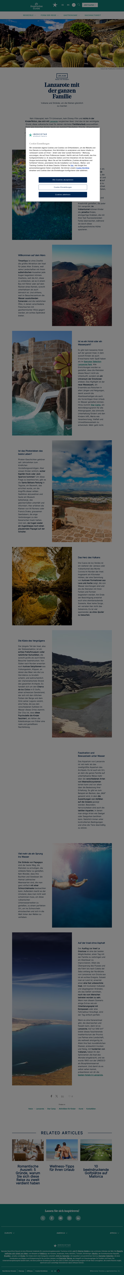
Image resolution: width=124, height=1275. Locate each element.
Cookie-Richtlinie (82, 168)
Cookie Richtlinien (41, 1271)
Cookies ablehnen (62, 194)
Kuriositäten (91, 1109)
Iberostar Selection (106, 1256)
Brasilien (7, 1256)
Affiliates (30, 1271)
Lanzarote (40, 1109)
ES (63, 5)
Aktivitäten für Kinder (67, 1109)
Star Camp (51, 1109)
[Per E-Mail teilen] (62, 1096)
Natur (30, 1109)
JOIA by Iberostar (62, 1256)
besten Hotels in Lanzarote (90, 1075)
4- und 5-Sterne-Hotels (79, 1251)
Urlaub (62, 76)
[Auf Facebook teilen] (50, 1096)
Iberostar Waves (65, 1258)
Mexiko (95, 1253)
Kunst (81, 1109)
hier (72, 165)
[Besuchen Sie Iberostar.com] (62, 1246)
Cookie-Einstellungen (63, 187)
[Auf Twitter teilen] (56, 1096)
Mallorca (43, 1253)
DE (74, 5)
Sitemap (21, 1271)
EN (68, 5)
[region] (63, 165)
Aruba (22, 1256)
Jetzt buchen (89, 5)
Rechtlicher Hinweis (9, 1271)
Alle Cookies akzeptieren (62, 180)
